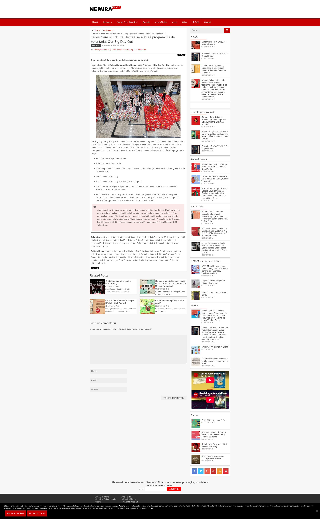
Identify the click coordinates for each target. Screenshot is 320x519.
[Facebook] (194, 471)
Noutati (95, 22)
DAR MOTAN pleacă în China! (215, 347)
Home (97, 30)
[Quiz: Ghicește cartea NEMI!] (196, 427)
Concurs (195, 415)
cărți (109, 50)
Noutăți (194, 37)
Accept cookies (37, 513)
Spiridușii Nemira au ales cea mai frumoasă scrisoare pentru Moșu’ (215, 361)
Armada (146, 22)
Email (141, 489)
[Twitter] (201, 471)
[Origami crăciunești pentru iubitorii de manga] (196, 288)
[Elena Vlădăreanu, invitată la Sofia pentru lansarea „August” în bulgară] (196, 183)
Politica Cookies (15, 513)
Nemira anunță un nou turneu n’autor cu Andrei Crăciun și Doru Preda (214, 166)
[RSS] (219, 471)
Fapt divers (107, 30)
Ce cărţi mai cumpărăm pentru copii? (169, 302)
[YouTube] (213, 471)
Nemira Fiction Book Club (127, 22)
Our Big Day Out (130, 50)
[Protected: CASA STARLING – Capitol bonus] (196, 61)
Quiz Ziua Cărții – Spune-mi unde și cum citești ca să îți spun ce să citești (214, 434)
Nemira (107, 45)
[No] (317, 511)
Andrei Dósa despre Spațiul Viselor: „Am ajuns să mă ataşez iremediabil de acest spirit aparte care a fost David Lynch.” (214, 248)
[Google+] (207, 471)
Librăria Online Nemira (106, 499)
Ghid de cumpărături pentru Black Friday (118, 282)
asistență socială (100, 50)
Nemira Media (129, 499)
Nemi (98, 502)
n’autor (174, 22)
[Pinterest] (225, 471)
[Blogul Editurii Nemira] (105, 14)
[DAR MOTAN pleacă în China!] (196, 354)
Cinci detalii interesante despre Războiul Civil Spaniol (119, 302)
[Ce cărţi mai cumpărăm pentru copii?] (147, 313)
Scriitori (106, 22)
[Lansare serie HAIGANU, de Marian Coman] (196, 49)
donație (119, 50)
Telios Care (142, 50)
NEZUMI (195, 22)
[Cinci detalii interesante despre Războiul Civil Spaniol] (97, 313)
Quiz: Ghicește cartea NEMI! (214, 420)
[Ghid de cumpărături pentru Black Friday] (97, 294)
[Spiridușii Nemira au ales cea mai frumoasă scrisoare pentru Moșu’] (196, 366)
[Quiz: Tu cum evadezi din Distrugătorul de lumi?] (196, 463)
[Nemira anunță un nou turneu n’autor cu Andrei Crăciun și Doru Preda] (196, 171)
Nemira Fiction (160, 22)
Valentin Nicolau (130, 502)
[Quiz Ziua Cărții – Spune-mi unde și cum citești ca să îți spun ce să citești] (196, 439)
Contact (207, 22)
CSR (114, 50)
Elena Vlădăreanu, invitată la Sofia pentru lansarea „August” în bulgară (215, 178)
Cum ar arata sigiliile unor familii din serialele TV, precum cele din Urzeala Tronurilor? (170, 283)
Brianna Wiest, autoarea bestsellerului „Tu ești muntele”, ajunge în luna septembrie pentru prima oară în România (215, 216)
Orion (184, 22)
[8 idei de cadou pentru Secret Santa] (196, 299)
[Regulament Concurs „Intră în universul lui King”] (196, 451)
